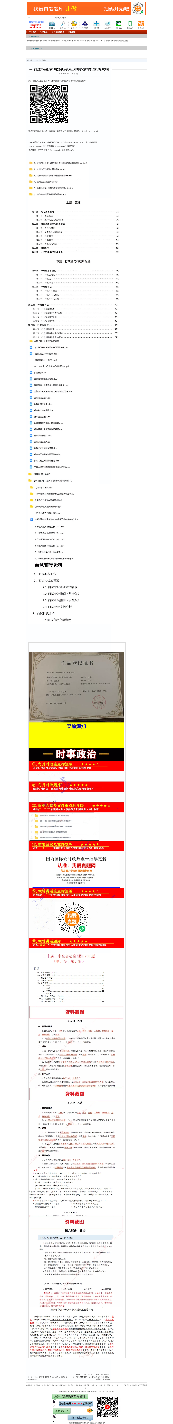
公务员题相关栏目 (36, 49)
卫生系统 (64, 41)
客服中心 (74, 27)
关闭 (97, 1374)
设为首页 (57, 18)
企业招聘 (83, 41)
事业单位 (30, 41)
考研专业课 (43, 41)
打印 (84, 1374)
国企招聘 (51, 41)
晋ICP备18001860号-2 (106, 1391)
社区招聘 (36, 41)
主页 (35, 60)
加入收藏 (63, 18)
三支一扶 (102, 41)
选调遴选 (70, 41)
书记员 (108, 41)
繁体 (90, 1374)
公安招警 (89, 41)
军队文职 (96, 41)
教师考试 (57, 41)
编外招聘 (114, 41)
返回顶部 (105, 1374)
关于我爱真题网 (122, 41)
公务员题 (76, 41)
